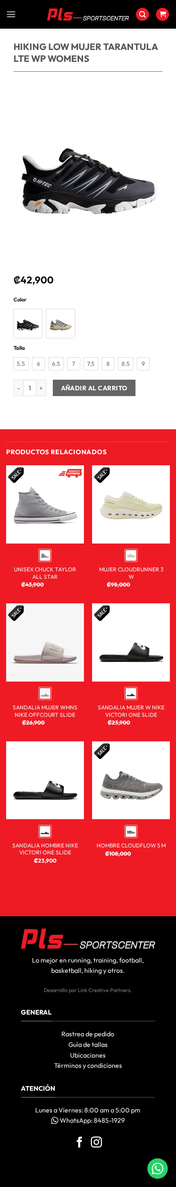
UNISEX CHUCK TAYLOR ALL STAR (45, 573)
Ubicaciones (88, 1055)
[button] (11, 14)
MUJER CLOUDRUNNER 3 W (131, 573)
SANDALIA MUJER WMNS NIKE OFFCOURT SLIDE (45, 711)
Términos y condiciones (88, 1065)
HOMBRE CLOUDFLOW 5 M (131, 845)
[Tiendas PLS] (88, 14)
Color (20, 300)
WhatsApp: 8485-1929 (92, 1120)
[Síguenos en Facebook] (79, 1143)
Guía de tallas (88, 1044)
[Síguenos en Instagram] (96, 1143)
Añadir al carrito (94, 388)
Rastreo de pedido (87, 1034)
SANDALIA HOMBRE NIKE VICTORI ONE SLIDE (45, 849)
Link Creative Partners (104, 990)
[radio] (28, 323)
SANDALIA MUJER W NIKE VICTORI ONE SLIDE (131, 711)
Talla (19, 348)
